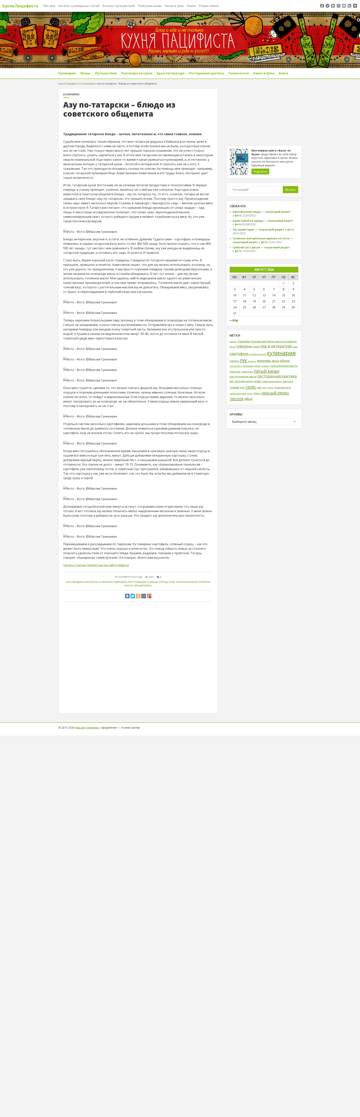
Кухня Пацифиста (20, 5)
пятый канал (266, 371)
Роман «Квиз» (209, 6)
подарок (265, 366)
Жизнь (85, 73)
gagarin (233, 341)
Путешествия (106, 73)
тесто (270, 387)
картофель (91, 582)
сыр (259, 387)
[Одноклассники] (138, 596)
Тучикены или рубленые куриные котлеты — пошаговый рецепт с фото (263, 240)
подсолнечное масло (284, 366)
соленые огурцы (157, 582)
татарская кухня (186, 582)
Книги (191, 6)
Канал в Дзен (174, 6)
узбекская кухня (238, 393)
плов (257, 366)
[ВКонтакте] (127, 596)
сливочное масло (272, 381)
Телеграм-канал (150, 6)
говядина (77, 582)
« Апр (234, 320)
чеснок (236, 398)
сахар (257, 381)
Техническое (238, 73)
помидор (140, 582)
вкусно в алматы (286, 341)
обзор (285, 360)
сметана (288, 381)
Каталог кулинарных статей (78, 6)
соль (172, 582)
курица (234, 361)
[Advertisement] (264, 114)
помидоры (247, 371)
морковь (264, 360)
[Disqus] (138, 656)
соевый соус (237, 387)
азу (68, 582)
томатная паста (282, 387)
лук (243, 360)
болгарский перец (262, 341)
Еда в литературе (171, 73)
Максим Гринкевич (87, 727)
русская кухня (244, 381)
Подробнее (260, 171)
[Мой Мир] (143, 596)
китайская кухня (258, 354)
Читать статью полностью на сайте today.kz (96, 565)
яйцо (248, 398)
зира (295, 346)
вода (232, 346)
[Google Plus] (149, 596)
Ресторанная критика (206, 73)
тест (264, 387)
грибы (256, 346)
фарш (257, 393)
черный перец (143, 585)
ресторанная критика (277, 376)
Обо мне (49, 6)
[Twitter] (132, 596)
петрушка (248, 365)
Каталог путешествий (118, 6)
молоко (252, 361)
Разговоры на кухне (136, 73)
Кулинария (67, 73)
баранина (244, 341)
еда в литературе (276, 346)
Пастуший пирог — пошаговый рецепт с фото (263, 229)
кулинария (106, 582)
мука (275, 361)
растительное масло (243, 376)
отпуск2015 (236, 366)
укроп (250, 393)
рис (232, 381)
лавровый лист (123, 582)
